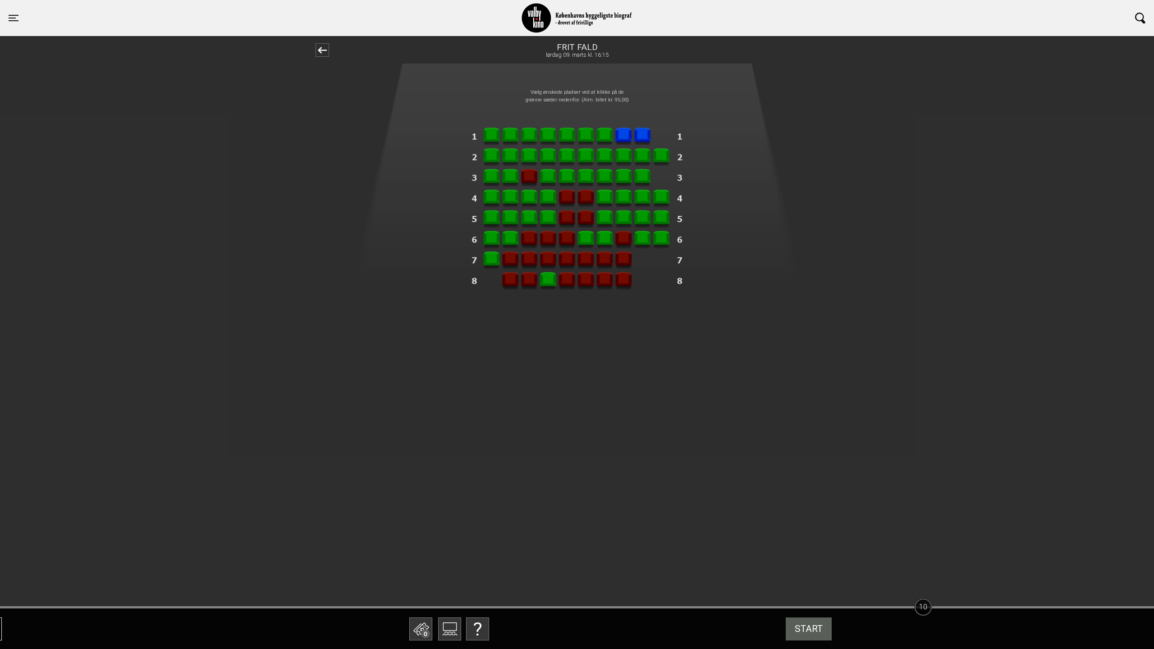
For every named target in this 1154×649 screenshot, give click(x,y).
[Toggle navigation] (1140, 18)
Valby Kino (254, 10)
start (809, 628)
